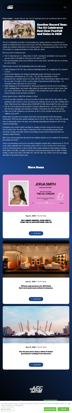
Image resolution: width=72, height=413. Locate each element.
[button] (65, 7)
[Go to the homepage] (36, 389)
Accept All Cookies (50, 409)
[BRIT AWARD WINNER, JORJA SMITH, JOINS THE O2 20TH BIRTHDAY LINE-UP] (36, 206)
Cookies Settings (6, 409)
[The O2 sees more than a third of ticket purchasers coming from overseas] (36, 338)
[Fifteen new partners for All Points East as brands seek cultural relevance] (36, 272)
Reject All (63, 409)
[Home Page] (9, 7)
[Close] (69, 404)
